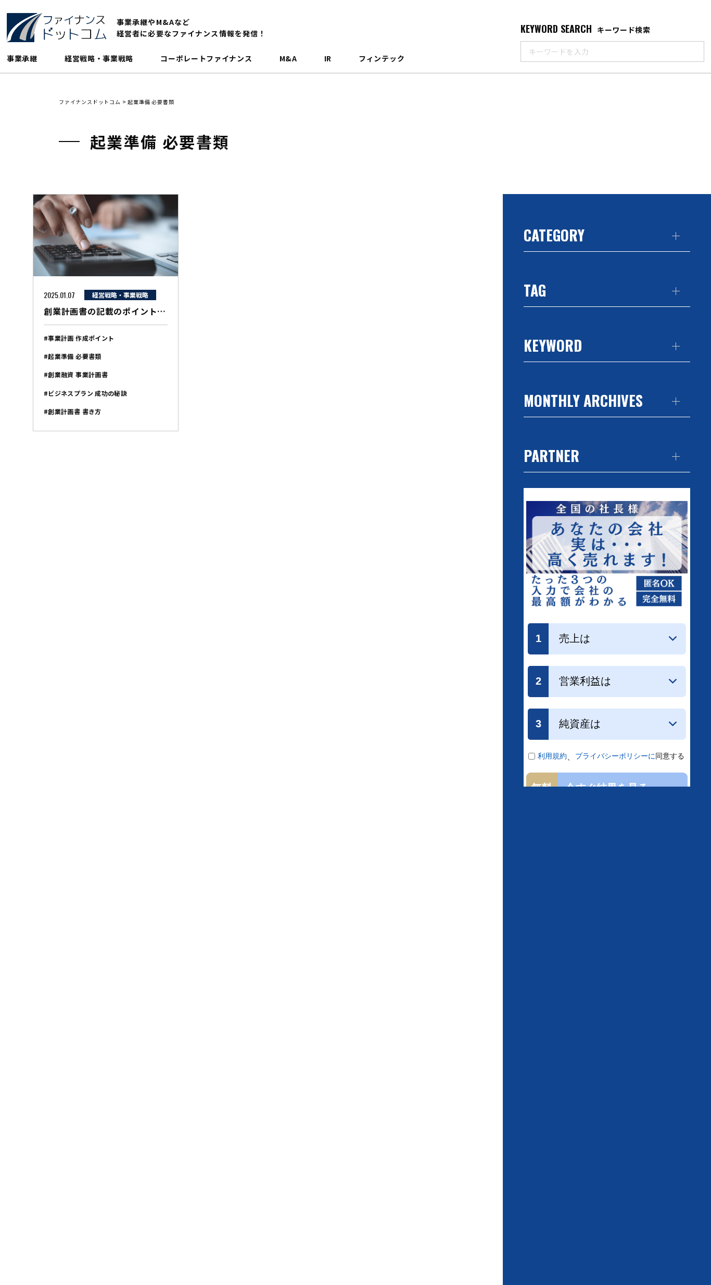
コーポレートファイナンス (206, 58)
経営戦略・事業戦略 (99, 58)
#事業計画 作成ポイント (79, 337)
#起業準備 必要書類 (72, 356)
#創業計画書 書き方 (72, 411)
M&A (288, 58)
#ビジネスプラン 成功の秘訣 (85, 393)
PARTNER (551, 455)
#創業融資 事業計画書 (76, 374)
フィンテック (381, 58)
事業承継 (22, 58)
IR (328, 58)
